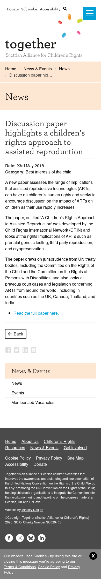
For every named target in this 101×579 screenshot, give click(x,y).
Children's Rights (59, 441)
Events (17, 393)
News (64, 69)
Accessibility (50, 9)
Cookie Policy (18, 458)
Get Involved (75, 447)
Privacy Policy (49, 458)
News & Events (38, 69)
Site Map (75, 458)
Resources (15, 447)
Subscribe (29, 9)
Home (10, 69)
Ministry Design (32, 509)
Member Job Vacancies (32, 402)
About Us (30, 441)
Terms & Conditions (20, 567)
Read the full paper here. (36, 313)
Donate (13, 9)
